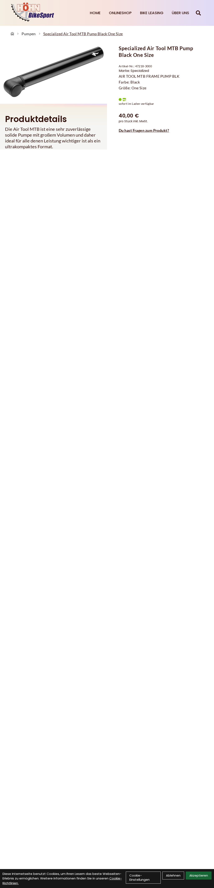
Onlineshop (120, 12)
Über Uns (180, 12)
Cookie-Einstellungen (139, 877)
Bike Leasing (151, 12)
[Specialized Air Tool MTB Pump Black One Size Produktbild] (53, 72)
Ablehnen (173, 875)
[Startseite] (12, 33)
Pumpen (29, 33)
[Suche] (198, 13)
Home (95, 12)
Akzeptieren (198, 875)
